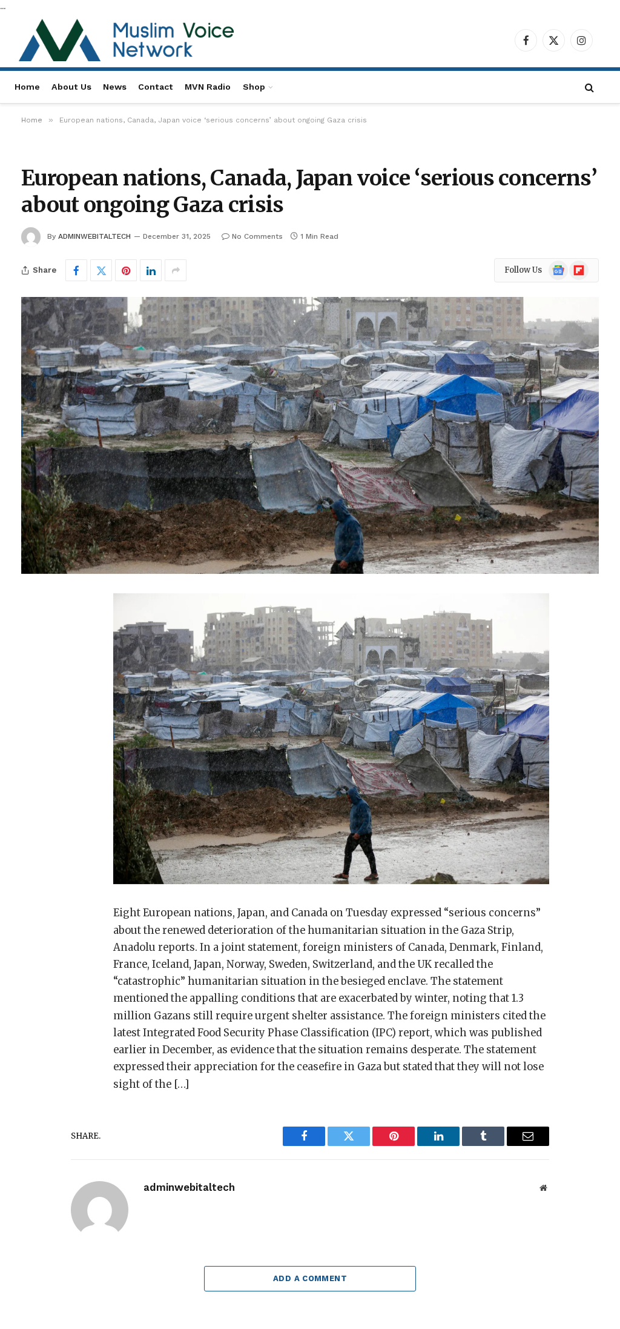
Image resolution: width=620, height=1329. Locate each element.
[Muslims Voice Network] (130, 40)
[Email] (34, 757)
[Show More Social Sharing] (175, 270)
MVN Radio (208, 87)
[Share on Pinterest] (126, 270)
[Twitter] (34, 664)
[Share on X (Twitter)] (101, 270)
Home (27, 87)
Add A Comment (310, 1278)
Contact (155, 87)
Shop (254, 87)
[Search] (589, 87)
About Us (71, 87)
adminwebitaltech (94, 236)
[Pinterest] (34, 726)
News (115, 87)
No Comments (257, 236)
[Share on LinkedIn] (151, 270)
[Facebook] (34, 633)
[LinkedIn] (34, 695)
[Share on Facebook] (76, 270)
